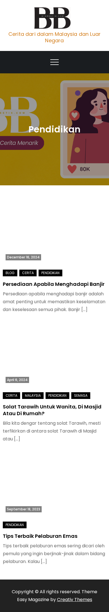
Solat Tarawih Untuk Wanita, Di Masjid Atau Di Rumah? (52, 410)
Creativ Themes (74, 599)
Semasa (80, 395)
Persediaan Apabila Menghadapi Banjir (54, 284)
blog (10, 272)
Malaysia (33, 395)
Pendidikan (50, 272)
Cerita (28, 272)
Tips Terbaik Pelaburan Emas (40, 535)
